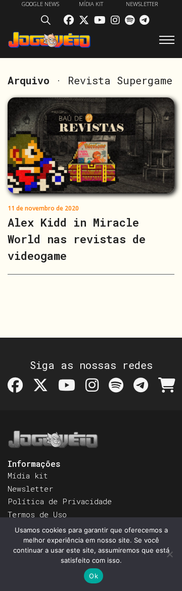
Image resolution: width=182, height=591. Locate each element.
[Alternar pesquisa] (48, 22)
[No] (169, 554)
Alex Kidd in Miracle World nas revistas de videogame (77, 239)
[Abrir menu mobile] (166, 40)
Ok (93, 576)
